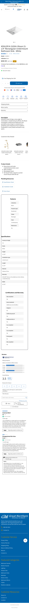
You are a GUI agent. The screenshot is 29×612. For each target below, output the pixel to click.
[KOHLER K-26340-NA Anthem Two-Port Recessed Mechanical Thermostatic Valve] (18, 144)
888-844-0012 (6, 527)
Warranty (3, 110)
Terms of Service (5, 543)
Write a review (16, 53)
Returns (3, 550)
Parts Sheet (7, 191)
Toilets (2, 582)
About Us (3, 595)
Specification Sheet (9, 182)
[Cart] (27, 9)
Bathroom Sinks (5, 573)
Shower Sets (4, 570)
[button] (13, 9)
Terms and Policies (14, 607)
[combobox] (10, 9)
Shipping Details (5, 104)
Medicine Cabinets (5, 585)
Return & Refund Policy (7, 548)
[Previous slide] (1, 2)
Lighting (3, 568)
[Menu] (1, 9)
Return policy (4, 107)
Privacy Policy (4, 540)
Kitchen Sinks (4, 577)
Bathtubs (3, 575)
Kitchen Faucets (5, 565)
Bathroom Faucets (5, 563)
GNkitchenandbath (16, 604)
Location (3, 600)
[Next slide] (27, 2)
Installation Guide (8, 186)
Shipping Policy (5, 545)
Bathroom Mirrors (5, 580)
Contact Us (6, 530)
